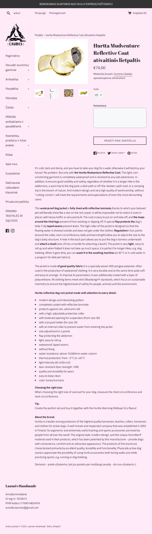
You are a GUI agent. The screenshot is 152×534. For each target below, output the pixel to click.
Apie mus (11, 164)
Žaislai (17, 107)
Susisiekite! (13, 173)
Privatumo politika (17, 201)
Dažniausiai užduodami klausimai (13, 187)
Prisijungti (40, 13)
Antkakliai (17, 79)
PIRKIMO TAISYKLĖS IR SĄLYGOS (14, 216)
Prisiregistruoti (57, 13)
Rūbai (9, 154)
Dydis (96, 89)
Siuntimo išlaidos (123, 74)
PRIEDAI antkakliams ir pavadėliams (17, 121)
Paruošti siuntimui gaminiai (17, 67)
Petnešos (11, 98)
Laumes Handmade (36, 526)
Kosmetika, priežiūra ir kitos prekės (17, 140)
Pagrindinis (13, 55)
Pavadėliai (17, 88)
